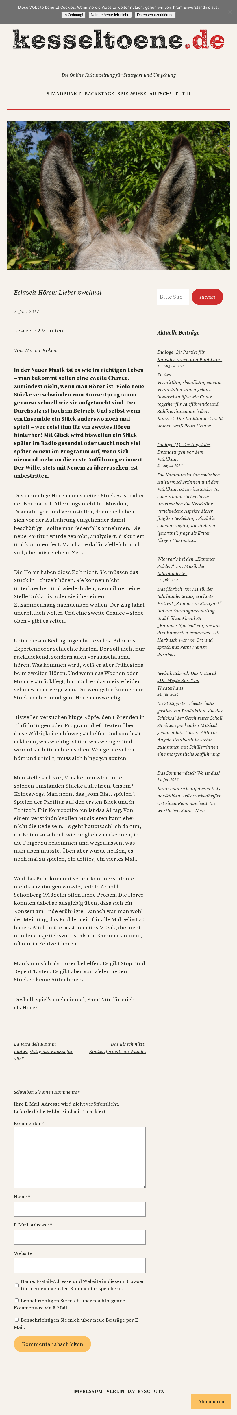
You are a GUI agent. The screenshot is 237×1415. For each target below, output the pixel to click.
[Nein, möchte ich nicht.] (230, 12)
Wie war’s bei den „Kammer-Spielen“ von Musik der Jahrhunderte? (186, 566)
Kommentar (29, 1123)
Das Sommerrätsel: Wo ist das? (188, 773)
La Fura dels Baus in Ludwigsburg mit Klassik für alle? (43, 1051)
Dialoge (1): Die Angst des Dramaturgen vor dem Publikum (183, 451)
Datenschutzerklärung (155, 15)
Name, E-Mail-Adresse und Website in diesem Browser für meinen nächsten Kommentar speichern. (82, 1285)
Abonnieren (211, 1401)
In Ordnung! (73, 15)
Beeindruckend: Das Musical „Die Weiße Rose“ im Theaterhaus (186, 680)
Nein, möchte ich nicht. (110, 15)
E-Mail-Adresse (33, 1225)
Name (22, 1197)
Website (23, 1253)
